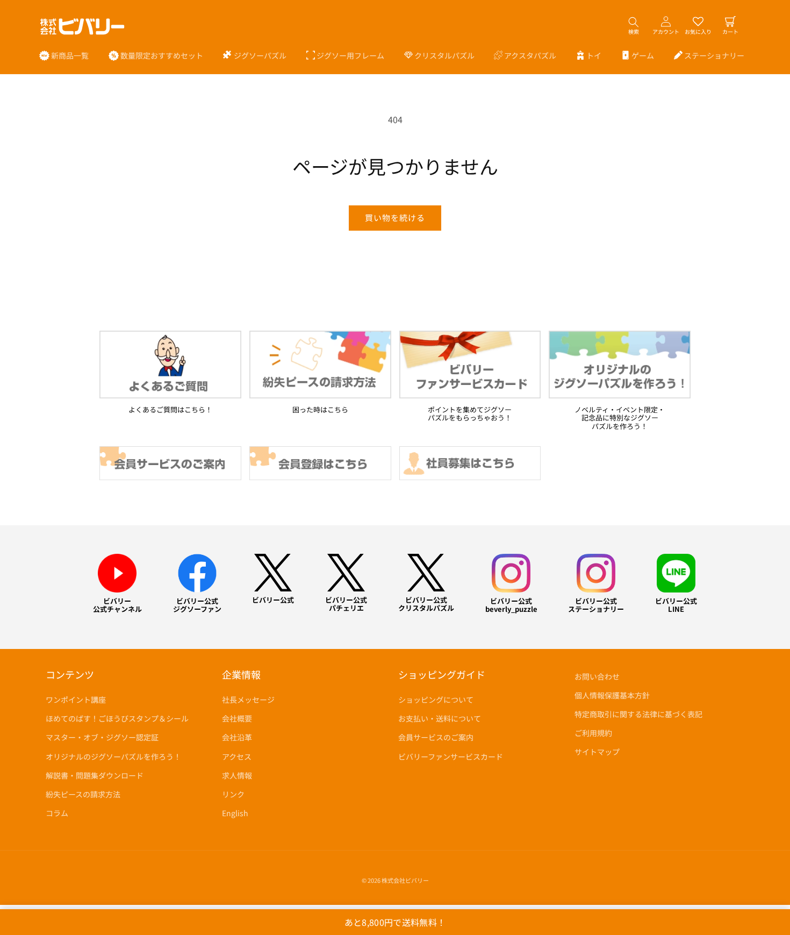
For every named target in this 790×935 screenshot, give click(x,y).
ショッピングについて (435, 699)
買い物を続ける (395, 217)
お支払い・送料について (439, 718)
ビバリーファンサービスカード (450, 756)
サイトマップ (597, 752)
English (235, 813)
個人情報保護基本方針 (612, 695)
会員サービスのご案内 (435, 737)
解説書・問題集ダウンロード (94, 775)
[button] (254, 55)
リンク (233, 794)
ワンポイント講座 (76, 699)
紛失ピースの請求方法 (83, 794)
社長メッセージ (248, 699)
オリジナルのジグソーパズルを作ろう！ (113, 756)
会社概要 (237, 718)
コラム (57, 813)
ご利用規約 (593, 732)
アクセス (237, 756)
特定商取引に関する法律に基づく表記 (638, 714)
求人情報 (237, 775)
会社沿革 (237, 737)
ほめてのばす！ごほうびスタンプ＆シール (117, 718)
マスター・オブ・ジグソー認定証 (102, 737)
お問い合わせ (597, 676)
